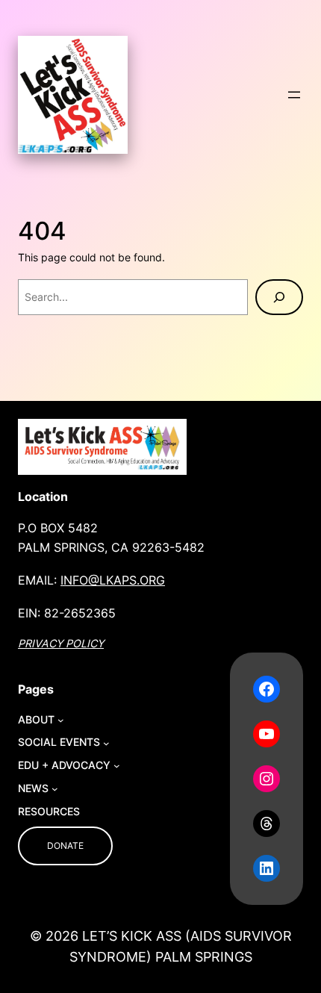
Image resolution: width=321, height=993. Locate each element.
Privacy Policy (61, 643)
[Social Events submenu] (106, 743)
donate (65, 845)
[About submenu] (60, 720)
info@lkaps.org (112, 580)
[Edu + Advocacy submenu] (116, 765)
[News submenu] (55, 788)
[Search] (279, 297)
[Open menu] (294, 95)
